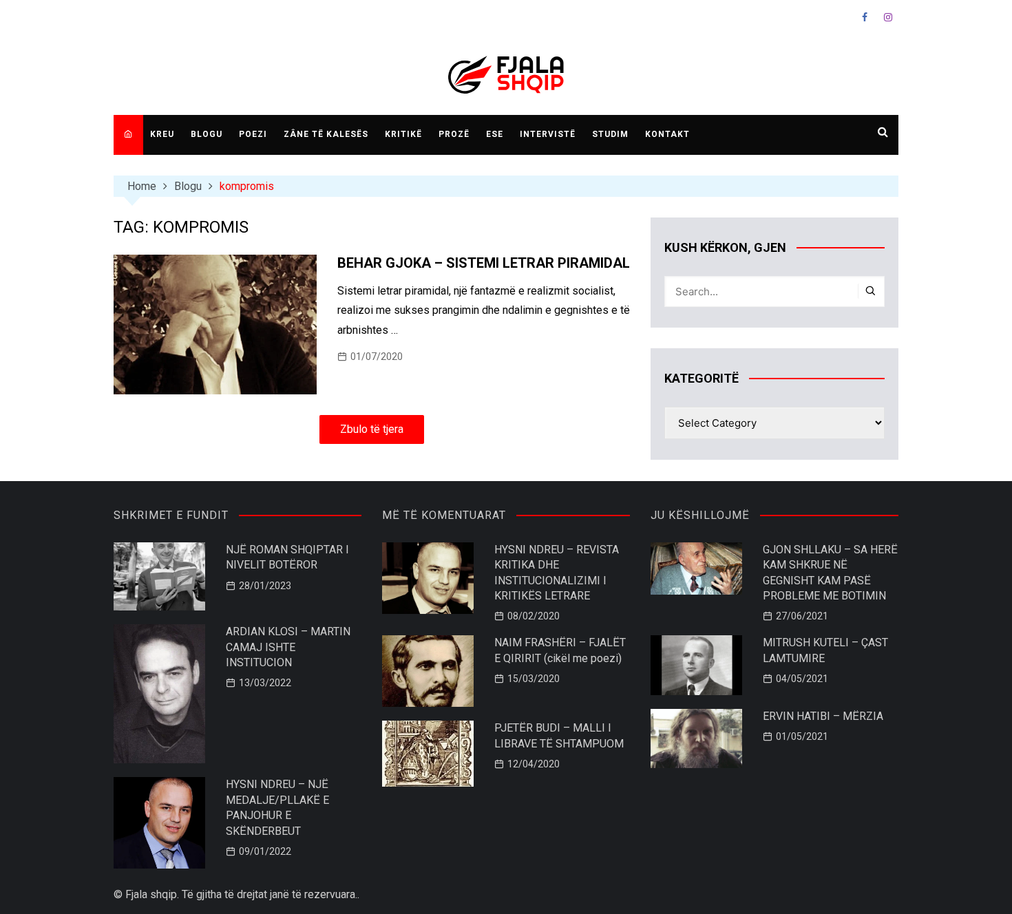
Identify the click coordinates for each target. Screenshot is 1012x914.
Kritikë (403, 134)
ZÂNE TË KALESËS (326, 134)
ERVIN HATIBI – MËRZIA (823, 716)
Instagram (888, 17)
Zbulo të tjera (371, 429)
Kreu (162, 134)
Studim (610, 134)
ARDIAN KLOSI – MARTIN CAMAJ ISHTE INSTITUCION (288, 647)
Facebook (864, 17)
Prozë (454, 134)
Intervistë (548, 134)
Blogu (206, 134)
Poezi (253, 134)
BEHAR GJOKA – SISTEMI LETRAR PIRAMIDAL (483, 263)
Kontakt (667, 134)
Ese (494, 134)
